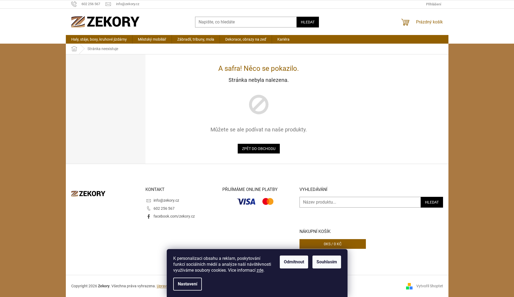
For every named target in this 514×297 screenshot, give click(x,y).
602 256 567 (164, 208)
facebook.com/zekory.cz (174, 216)
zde (260, 270)
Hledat (308, 22)
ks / (333, 244)
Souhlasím (326, 261)
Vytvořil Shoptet (429, 286)
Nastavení (187, 283)
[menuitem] (99, 39)
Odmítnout (294, 261)
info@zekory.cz (166, 200)
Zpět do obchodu (258, 148)
